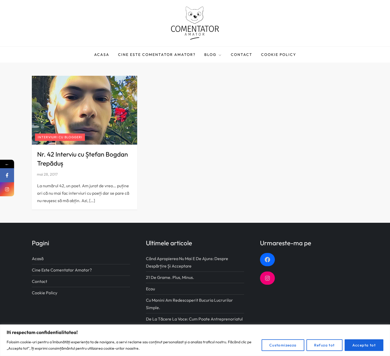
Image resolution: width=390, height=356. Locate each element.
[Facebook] (7, 175)
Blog (210, 54)
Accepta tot (364, 345)
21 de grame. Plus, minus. (170, 277)
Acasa (101, 54)
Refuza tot (324, 345)
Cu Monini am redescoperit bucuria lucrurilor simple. (189, 303)
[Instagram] (7, 189)
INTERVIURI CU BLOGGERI (60, 137)
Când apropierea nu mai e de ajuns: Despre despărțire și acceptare (187, 262)
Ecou (150, 288)
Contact (241, 54)
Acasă (38, 258)
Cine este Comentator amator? (157, 54)
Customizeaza (283, 345)
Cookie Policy (278, 54)
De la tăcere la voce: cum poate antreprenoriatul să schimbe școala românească (194, 322)
